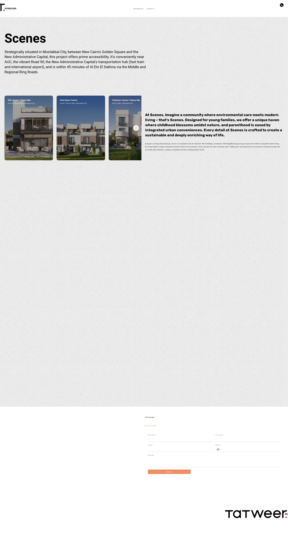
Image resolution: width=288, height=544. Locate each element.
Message (151, 455)
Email (150, 445)
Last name (219, 435)
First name (152, 435)
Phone (218, 445)
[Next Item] (136, 128)
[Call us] (282, 5)
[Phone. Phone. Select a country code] (219, 449)
